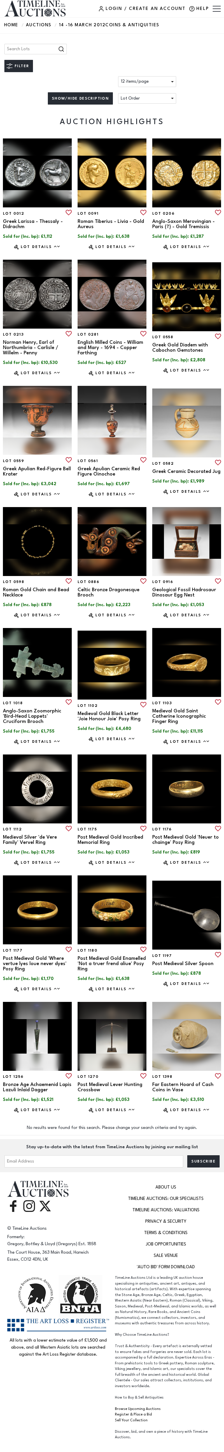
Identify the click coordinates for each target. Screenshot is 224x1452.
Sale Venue (166, 1255)
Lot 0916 (162, 582)
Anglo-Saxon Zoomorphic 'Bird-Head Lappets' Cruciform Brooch (32, 716)
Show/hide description (80, 98)
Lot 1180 (87, 950)
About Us (165, 1187)
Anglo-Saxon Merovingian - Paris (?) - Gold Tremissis (183, 224)
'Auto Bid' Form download (166, 1266)
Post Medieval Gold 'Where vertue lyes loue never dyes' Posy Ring (34, 964)
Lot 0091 (88, 213)
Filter (22, 66)
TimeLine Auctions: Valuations (166, 1210)
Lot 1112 (12, 829)
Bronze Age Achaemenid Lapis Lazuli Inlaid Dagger (37, 1087)
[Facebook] (13, 1205)
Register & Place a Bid (133, 1414)
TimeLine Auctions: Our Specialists (166, 1198)
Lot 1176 (162, 829)
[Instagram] (29, 1205)
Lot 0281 (88, 334)
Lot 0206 (163, 213)
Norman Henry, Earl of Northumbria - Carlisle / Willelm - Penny (30, 347)
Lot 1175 (87, 829)
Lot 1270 (88, 1077)
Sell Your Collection (131, 1420)
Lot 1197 (162, 956)
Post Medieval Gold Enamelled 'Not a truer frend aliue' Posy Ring (112, 964)
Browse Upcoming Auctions (138, 1409)
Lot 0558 (162, 337)
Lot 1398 (162, 1077)
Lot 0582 (163, 464)
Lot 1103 (162, 703)
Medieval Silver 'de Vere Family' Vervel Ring (30, 840)
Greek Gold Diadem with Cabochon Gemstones (180, 347)
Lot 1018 (13, 703)
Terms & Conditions (166, 1232)
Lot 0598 (13, 582)
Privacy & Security (165, 1221)
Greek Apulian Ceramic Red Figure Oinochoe (109, 471)
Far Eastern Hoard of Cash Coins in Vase (183, 1087)
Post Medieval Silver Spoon (183, 963)
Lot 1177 (12, 950)
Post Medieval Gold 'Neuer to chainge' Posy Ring (185, 840)
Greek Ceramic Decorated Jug (186, 471)
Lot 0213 (13, 334)
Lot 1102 (88, 706)
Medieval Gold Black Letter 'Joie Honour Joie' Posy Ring (109, 716)
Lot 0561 (88, 461)
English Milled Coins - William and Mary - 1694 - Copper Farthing (110, 347)
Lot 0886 (88, 582)
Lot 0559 (13, 461)
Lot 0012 (13, 213)
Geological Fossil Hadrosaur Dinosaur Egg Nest (184, 592)
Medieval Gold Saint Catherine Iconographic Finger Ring (179, 716)
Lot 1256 (13, 1077)
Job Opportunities (166, 1244)
